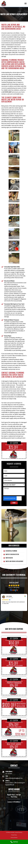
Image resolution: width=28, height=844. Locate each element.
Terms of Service (14, 837)
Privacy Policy (14, 835)
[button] (25, 3)
